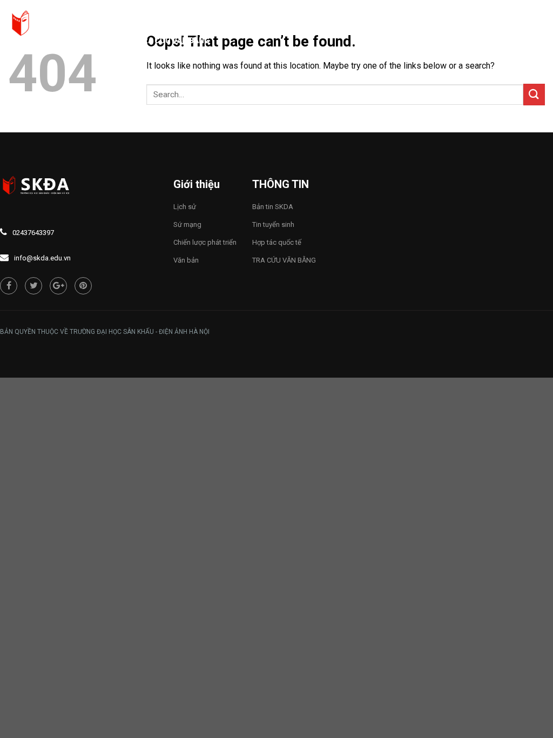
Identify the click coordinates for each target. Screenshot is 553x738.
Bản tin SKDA (272, 207)
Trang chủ (159, 13)
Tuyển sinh (392, 13)
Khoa (446, 13)
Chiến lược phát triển (205, 242)
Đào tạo (332, 13)
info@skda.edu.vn (42, 258)
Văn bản (186, 260)
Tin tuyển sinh (273, 224)
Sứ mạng (187, 224)
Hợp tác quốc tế (276, 242)
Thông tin (273, 13)
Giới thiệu (211, 13)
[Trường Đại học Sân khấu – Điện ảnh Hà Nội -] (62, 24)
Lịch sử (184, 207)
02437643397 (33, 233)
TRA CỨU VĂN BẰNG (174, 40)
